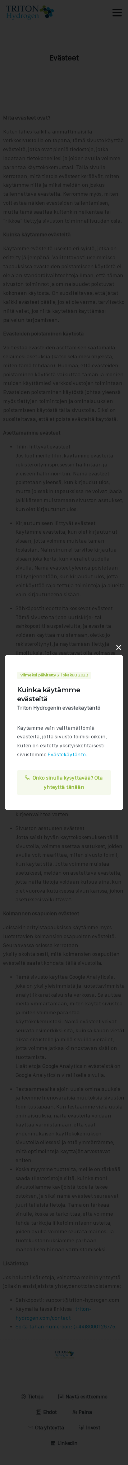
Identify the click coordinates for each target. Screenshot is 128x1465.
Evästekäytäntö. (67, 754)
